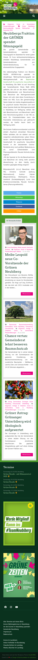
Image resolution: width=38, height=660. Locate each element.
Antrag (10, 401)
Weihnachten (26, 28)
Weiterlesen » (26, 294)
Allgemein (11, 24)
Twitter (19, 193)
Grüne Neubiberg (28, 26)
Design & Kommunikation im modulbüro (24, 657)
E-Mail (19, 211)
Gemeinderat (9, 326)
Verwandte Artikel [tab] (15, 220)
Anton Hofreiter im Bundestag (14, 642)
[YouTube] (16, 607)
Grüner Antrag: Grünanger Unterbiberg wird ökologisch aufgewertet (18, 421)
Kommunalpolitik (8, 28)
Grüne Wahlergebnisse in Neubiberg (16, 624)
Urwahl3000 (31, 655)
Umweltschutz (9, 328)
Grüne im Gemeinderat (25, 24)
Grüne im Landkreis (10, 640)
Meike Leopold (22, 247)
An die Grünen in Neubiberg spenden (16, 627)
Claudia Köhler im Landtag (13, 645)
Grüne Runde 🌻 (10, 482)
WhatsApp (19, 197)
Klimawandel (16, 403)
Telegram (19, 202)
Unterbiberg (25, 403)
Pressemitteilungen (9, 26)
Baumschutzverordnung (26, 324)
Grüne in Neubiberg (27, 249)
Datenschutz (7, 634)
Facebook (19, 206)
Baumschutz (12, 324)
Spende (18, 28)
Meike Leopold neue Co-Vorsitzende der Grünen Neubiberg (17, 263)
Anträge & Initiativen (19, 406)
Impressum (7, 632)
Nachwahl (30, 247)
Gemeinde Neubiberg (11, 629)
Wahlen (19, 251)
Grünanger (25, 401)
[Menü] (4, 16)
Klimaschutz (29, 326)
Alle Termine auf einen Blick (13, 621)
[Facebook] (5, 607)
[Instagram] (11, 607)
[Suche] (34, 16)
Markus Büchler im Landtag (13, 648)
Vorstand (7, 249)
